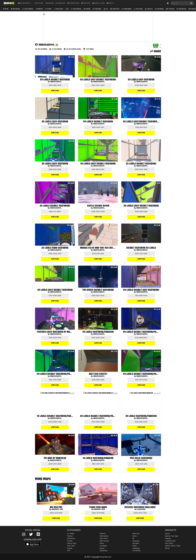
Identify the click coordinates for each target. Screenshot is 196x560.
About (167, 548)
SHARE (157, 51)
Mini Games (127, 9)
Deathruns (16, 9)
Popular (168, 538)
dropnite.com (105, 557)
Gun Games (160, 9)
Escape (49, 9)
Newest (102, 533)
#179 (89, 49)
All (133, 538)
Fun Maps (103, 546)
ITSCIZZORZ (141, 509)
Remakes (135, 543)
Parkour (40, 9)
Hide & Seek (59, 9)
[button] (110, 3)
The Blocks (136, 550)
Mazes (102, 548)
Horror (87, 9)
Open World (182, 9)
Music (102, 543)
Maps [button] (24, 3)
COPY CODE (55, 91)
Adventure (103, 550)
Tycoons (171, 9)
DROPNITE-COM (57, 509)
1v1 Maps (70, 533)
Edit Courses (28, 9)
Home (7, 9)
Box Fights (115, 9)
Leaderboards (170, 541)
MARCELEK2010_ (142, 166)
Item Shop (169, 543)
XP (68, 9)
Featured (135, 541)
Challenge (136, 548)
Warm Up (135, 533)
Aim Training (77, 9)
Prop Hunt (139, 9)
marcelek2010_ (56, 82)
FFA (68, 550)
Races (134, 536)
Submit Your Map (171, 536)
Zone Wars (97, 9)
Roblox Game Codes (172, 546)
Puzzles (150, 9)
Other (134, 546)
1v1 (107, 9)
